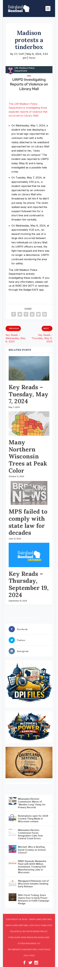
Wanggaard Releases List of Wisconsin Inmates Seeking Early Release (33, 884)
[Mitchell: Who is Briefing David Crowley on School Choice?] (12, 849)
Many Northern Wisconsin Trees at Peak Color (28, 456)
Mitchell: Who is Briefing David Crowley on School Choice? (32, 850)
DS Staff (19, 53)
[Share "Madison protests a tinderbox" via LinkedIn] (32, 314)
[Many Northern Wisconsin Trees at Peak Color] (29, 423)
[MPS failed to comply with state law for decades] (29, 492)
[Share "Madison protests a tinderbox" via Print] (44, 314)
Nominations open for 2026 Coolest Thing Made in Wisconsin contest (33, 819)
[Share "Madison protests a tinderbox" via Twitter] (20, 314)
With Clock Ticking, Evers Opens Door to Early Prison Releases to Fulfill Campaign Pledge (33, 899)
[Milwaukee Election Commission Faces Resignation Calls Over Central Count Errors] (12, 832)
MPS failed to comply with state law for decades (28, 522)
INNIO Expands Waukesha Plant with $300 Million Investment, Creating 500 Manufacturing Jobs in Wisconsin (32, 867)
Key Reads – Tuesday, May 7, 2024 (28, 394)
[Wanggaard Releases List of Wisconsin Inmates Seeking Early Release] (12, 883)
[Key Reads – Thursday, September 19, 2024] (29, 555)
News (32, 57)
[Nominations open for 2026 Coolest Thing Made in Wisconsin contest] (12, 818)
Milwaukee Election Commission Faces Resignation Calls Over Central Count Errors (30, 834)
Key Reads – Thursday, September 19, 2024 (29, 584)
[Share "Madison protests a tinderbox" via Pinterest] (26, 314)
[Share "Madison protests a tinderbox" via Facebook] (14, 314)
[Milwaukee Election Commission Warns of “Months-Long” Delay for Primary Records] (12, 801)
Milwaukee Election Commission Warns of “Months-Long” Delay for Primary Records (31, 803)
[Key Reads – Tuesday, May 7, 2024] (29, 368)
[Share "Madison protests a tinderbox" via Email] (38, 314)
